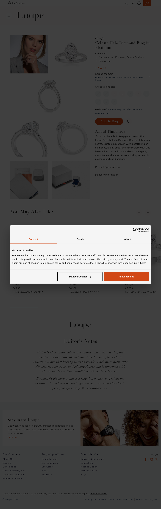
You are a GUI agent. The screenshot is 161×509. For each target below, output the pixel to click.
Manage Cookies (78, 276)
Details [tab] (80, 239)
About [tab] (127, 239)
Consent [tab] (33, 239)
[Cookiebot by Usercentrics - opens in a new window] (135, 230)
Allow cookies (126, 276)
